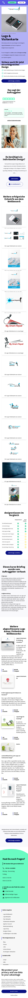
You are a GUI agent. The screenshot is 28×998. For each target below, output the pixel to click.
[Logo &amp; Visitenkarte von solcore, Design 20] (14, 364)
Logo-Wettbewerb (7, 914)
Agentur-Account (7, 924)
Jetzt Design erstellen (14, 81)
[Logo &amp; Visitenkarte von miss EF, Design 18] (14, 279)
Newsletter (6, 964)
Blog (4, 942)
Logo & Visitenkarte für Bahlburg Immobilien (21, 640)
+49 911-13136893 (10, 868)
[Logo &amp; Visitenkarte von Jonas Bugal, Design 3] (14, 342)
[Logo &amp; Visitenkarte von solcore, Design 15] (14, 406)
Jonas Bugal (20, 331)
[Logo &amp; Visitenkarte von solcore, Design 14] (14, 427)
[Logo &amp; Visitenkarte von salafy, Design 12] (14, 301)
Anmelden (12, 2)
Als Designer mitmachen (9, 951)
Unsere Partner (7, 949)
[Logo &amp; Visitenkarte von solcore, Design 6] (14, 492)
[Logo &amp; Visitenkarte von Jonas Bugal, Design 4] (14, 320)
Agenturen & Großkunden (11, 898)
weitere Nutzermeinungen (14, 120)
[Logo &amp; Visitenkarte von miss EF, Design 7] (14, 470)
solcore (20, 228)
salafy (19, 313)
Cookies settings (14, 995)
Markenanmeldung (8, 926)
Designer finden (7, 931)
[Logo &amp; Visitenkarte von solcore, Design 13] (14, 448)
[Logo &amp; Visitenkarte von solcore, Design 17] (14, 385)
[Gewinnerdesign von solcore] (14, 31)
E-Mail (4, 959)
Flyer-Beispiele (7, 919)
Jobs (4, 947)
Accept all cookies (14, 991)
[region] (14, 981)
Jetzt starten (14, 178)
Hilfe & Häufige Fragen (10, 894)
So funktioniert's (14, 184)
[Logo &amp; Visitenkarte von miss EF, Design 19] (14, 258)
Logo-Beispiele (7, 916)
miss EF (20, 270)
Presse (5, 944)
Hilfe (4, 962)
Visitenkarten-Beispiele (9, 921)
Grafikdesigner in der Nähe (10, 933)
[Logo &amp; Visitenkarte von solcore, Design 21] (14, 235)
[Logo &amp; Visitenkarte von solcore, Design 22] (14, 216)
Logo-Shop (6, 928)
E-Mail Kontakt (8, 891)
